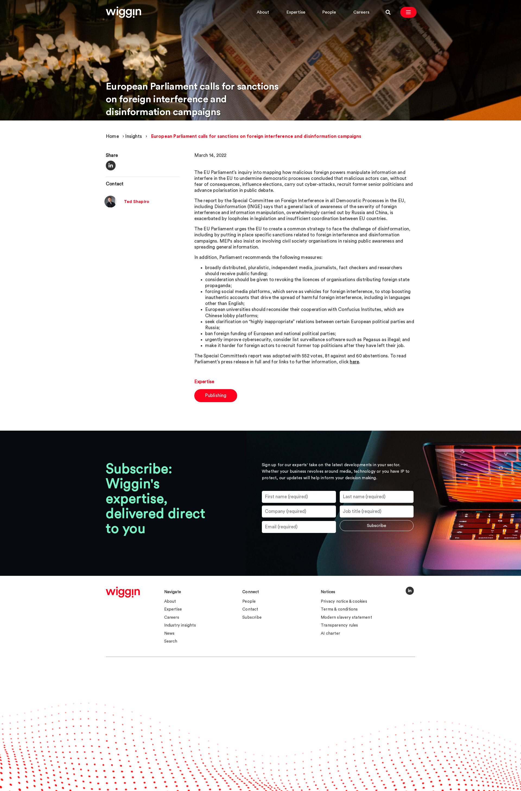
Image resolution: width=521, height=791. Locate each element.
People (329, 12)
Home (112, 136)
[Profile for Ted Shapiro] (110, 206)
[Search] (388, 12)
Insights (133, 136)
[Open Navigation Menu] (408, 12)
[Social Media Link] (410, 591)
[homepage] (123, 592)
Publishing (216, 395)
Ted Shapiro (136, 202)
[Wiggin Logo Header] (123, 12)
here (354, 362)
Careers (361, 12)
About (263, 12)
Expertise (296, 12)
